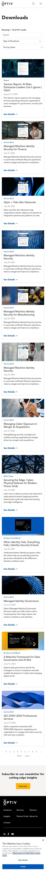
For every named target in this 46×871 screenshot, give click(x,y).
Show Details (23, 860)
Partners (33, 810)
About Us (34, 816)
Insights (7, 816)
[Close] (43, 840)
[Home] (7, 3)
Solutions (8, 810)
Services (20, 810)
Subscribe (23, 786)
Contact (7, 823)
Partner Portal (22, 816)
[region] (23, 854)
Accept (23, 866)
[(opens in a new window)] (5, 834)
